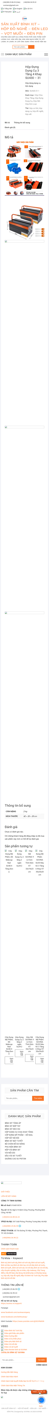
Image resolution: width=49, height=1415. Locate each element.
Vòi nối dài (11, 1278)
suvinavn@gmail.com (11, 1297)
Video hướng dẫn (10, 1336)
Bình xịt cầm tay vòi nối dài (23, 1265)
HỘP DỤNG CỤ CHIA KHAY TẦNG (19, 1132)
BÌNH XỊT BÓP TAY (12, 1126)
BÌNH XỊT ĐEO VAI (12, 1129)
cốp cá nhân (21, 1270)
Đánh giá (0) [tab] (10, 127)
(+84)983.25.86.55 (10, 1289)
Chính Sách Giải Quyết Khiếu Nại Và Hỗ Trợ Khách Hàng (22, 1381)
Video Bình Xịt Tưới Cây (13, 1331)
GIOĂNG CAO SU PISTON (15, 1159)
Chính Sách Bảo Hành (9, 1377)
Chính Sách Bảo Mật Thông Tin (13, 1386)
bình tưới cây (12, 1263)
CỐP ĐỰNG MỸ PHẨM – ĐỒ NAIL (19, 1135)
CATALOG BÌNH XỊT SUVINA (13, 1352)
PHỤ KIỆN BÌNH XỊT (13, 1147)
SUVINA (27, 1412)
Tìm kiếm (31, 47)
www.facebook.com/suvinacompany (15, 1312)
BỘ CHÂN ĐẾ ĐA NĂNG (15, 1144)
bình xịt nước (40, 1265)
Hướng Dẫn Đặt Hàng (9, 1372)
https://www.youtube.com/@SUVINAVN (28, 1321)
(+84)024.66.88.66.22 (11, 1217)
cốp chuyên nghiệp (8, 1270)
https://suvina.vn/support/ (11, 1303)
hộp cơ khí (33, 108)
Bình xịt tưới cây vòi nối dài (22, 1268)
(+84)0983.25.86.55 (10, 1226)
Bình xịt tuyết (6, 1268)
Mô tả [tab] (7, 122)
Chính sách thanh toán (10, 1249)
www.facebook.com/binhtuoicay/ (14, 1317)
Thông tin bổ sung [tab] (22, 122)
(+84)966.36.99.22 (29, 2)
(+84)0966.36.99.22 (10, 1238)
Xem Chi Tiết (11, 1060)
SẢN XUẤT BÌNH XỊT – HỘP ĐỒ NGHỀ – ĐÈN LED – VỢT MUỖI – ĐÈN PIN (24, 28)
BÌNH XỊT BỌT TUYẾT (14, 1141)
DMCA (4, 1253)
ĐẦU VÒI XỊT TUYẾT (13, 1156)
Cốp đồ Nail (10, 1273)
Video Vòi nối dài (10, 1344)
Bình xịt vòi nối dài (41, 1268)
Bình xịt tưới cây (24, 1263)
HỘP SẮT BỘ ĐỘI (12, 1138)
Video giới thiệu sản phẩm (14, 1333)
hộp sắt (28, 114)
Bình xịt (4, 1263)
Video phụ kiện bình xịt (12, 1341)
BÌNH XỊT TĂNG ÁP (13, 1123)
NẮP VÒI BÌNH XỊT (12, 1150)
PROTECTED (11, 1253)
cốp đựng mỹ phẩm (22, 1273)
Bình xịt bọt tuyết (37, 1263)
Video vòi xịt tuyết (11, 1347)
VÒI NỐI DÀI (10, 1153)
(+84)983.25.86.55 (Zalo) (11, 2)
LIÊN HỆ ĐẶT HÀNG (8, 1196)
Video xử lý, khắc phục (12, 1339)
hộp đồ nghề (38, 111)
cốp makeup (31, 1270)
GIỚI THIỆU (5, 1192)
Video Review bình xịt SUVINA (15, 1350)
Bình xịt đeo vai (7, 1265)
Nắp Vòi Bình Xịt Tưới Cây (30, 1276)
